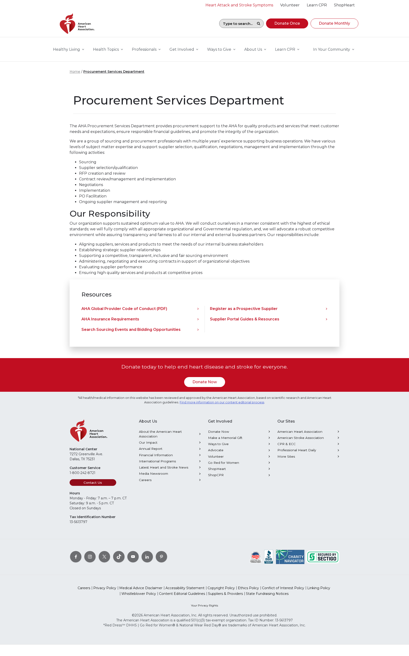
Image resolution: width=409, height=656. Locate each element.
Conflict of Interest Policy (283, 588)
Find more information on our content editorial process (222, 402)
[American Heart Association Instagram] (90, 557)
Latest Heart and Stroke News (163, 467)
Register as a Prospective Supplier (244, 308)
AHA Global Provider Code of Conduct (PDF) (124, 308)
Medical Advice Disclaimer (140, 588)
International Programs (157, 461)
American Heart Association (299, 431)
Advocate (215, 450)
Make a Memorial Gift (225, 438)
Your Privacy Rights (204, 605)
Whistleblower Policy (138, 594)
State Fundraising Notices (267, 594)
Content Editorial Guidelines (182, 594)
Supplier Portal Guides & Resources (244, 319)
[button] (287, 23)
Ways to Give (218, 444)
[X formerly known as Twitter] (104, 557)
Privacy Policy (104, 588)
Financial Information (156, 455)
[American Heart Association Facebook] (76, 557)
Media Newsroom (153, 473)
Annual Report (150, 449)
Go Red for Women (223, 463)
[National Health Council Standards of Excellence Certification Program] (256, 557)
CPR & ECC (286, 444)
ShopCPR (216, 475)
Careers (145, 480)
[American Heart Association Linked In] (147, 557)
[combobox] (236, 23)
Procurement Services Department (113, 71)
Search (258, 23)
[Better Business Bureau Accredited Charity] (268, 557)
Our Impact (148, 442)
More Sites (286, 456)
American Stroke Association (300, 438)
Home (75, 71)
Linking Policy (318, 588)
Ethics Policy (248, 588)
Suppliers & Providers (225, 594)
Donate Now (204, 382)
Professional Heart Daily (296, 450)
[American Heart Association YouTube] (133, 557)
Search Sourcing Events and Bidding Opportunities (131, 329)
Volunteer (216, 456)
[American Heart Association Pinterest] (161, 557)
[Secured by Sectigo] (322, 557)
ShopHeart (217, 469)
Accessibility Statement (184, 588)
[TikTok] (119, 557)
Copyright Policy (221, 588)
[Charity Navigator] (290, 557)
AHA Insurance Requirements (110, 319)
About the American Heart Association (160, 434)
